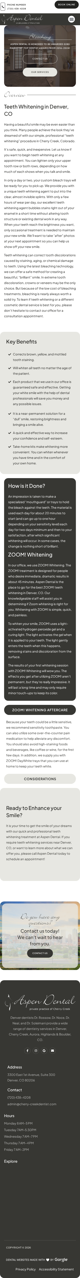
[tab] (40, 710)
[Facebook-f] (27, 1051)
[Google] (44, 1051)
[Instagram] (36, 1051)
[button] (71, 19)
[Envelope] (52, 1051)
